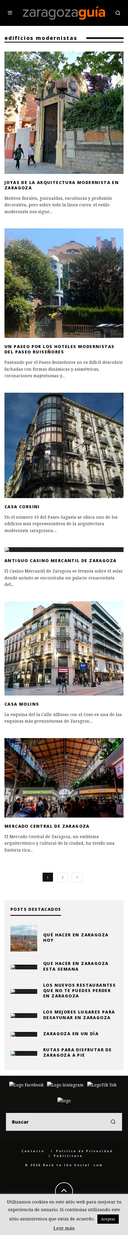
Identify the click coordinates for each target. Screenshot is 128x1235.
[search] (113, 1122)
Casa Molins (21, 704)
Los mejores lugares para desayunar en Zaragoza (79, 1014)
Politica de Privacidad (84, 1151)
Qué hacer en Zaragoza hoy (75, 937)
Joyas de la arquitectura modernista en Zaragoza (61, 185)
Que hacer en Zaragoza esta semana (75, 966)
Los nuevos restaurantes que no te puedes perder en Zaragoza (79, 990)
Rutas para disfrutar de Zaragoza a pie (77, 1052)
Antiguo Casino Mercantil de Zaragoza (60, 560)
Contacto (32, 1151)
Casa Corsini (22, 506)
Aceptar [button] (108, 1219)
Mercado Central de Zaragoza (47, 826)
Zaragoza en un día (71, 1033)
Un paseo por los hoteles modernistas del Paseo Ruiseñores (59, 349)
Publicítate (68, 1156)
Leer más (64, 1228)
